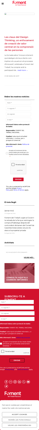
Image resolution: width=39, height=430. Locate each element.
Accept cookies (19, 414)
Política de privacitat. (23, 337)
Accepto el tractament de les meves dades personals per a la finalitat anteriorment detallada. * (17, 344)
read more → (22, 70)
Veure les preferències (19, 425)
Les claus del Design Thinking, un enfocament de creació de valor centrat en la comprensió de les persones (19, 44)
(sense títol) (9, 211)
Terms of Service (18, 190)
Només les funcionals (19, 420)
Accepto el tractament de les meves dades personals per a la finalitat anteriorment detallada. (19, 152)
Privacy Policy (9, 369)
